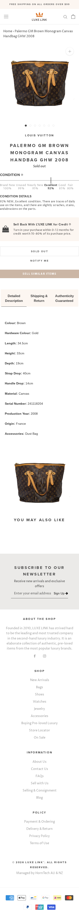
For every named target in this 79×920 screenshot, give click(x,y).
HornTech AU (45, 873)
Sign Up (59, 593)
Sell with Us (39, 783)
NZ (61, 873)
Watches (39, 702)
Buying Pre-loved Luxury (39, 723)
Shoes (39, 694)
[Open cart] (73, 16)
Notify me (39, 260)
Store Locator (39, 730)
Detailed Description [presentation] (14, 298)
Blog (39, 798)
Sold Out (39, 251)
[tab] (14, 298)
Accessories (39, 716)
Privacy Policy (39, 836)
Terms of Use (39, 843)
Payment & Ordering (39, 822)
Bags (39, 687)
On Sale (39, 738)
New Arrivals (39, 680)
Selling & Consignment (40, 790)
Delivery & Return (39, 829)
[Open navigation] (6, 16)
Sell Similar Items (39, 274)
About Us (39, 762)
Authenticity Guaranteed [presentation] (65, 298)
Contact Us (39, 769)
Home (7, 31)
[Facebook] (34, 655)
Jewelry (39, 709)
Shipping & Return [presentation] (39, 298)
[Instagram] (44, 655)
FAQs (40, 776)
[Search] (65, 17)
